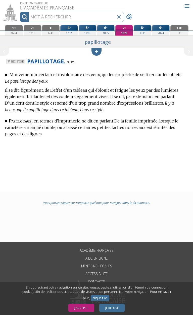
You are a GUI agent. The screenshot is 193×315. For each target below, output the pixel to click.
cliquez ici (100, 298)
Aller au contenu (19, 4)
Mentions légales (96, 266)
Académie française (96, 250)
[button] (96, 51)
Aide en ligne (96, 258)
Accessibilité (96, 273)
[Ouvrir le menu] (187, 6)
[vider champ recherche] (119, 17)
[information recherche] (24, 17)
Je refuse (112, 308)
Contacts (96, 281)
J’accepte (81, 308)
